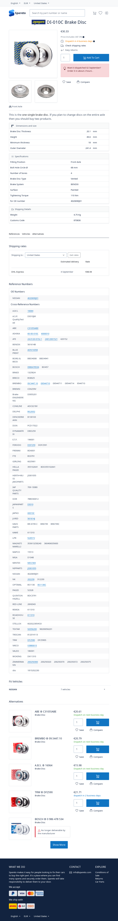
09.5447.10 (32, 383)
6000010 (45, 333)
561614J (31, 518)
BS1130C (42, 584)
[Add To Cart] (97, 722)
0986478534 (33, 367)
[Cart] (95, 13)
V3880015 (32, 645)
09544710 (45, 383)
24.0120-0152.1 (34, 339)
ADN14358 (32, 349)
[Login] (106, 13)
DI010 (30, 504)
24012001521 (51, 339)
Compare (85, 82)
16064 (30, 310)
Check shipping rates (75, 45)
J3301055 (31, 568)
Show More (59, 844)
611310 (30, 615)
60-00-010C (32, 333)
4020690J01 (32, 298)
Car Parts (99, 881)
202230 (30, 579)
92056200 (32, 629)
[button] (15, 3)
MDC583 (31, 562)
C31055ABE (32, 328)
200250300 (32, 661)
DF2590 (31, 640)
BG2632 (31, 411)
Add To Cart (92, 57)
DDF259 (31, 444)
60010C (31, 513)
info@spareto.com (82, 872)
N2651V (31, 537)
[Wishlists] (100, 13)
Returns (99, 878)
